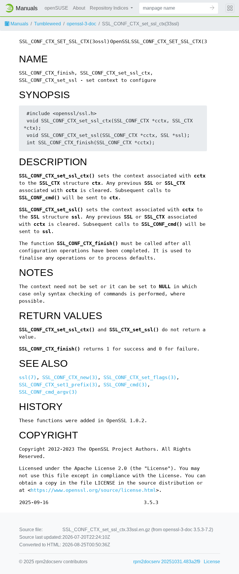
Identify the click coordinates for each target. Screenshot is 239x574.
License (212, 561)
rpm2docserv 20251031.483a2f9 (166, 561)
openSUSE (56, 8)
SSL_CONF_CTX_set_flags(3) (139, 377)
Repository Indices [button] (109, 8)
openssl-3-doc (81, 23)
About (79, 8)
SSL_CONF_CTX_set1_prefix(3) (58, 385)
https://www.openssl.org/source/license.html (93, 490)
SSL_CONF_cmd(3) (125, 385)
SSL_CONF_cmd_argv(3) (48, 392)
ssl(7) (27, 377)
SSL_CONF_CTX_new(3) (70, 377)
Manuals (18, 23)
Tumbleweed (47, 23)
